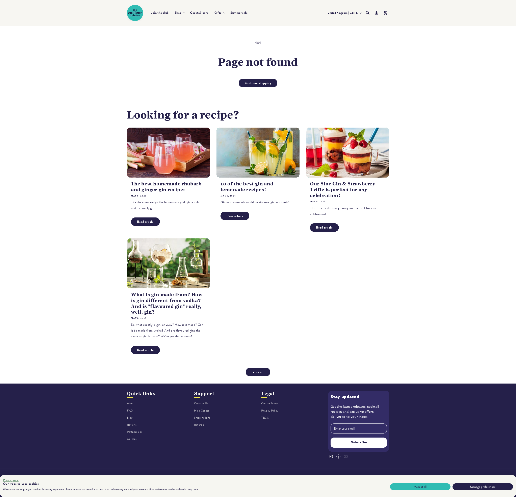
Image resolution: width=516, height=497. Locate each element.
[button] (179, 12)
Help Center (201, 411)
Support (204, 393)
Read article (145, 221)
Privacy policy (11, 480)
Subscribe (359, 442)
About (131, 403)
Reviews (131, 425)
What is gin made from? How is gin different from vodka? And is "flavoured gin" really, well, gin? (167, 303)
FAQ (130, 411)
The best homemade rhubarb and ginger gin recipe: (166, 186)
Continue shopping (258, 83)
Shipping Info (202, 418)
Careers (131, 439)
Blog (129, 418)
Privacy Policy (269, 411)
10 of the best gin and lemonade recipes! (247, 186)
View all (258, 372)
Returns (199, 425)
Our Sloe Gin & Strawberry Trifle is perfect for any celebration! (342, 189)
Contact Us (201, 403)
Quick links (141, 393)
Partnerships (134, 432)
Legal (268, 393)
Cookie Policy (269, 403)
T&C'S (265, 418)
